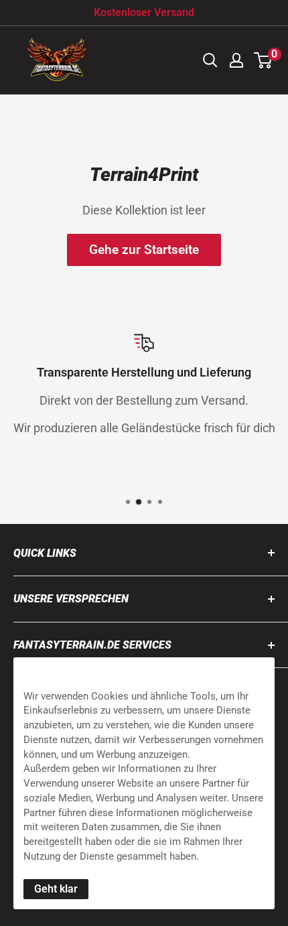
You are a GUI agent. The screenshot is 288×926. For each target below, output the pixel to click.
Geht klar (56, 888)
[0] (263, 60)
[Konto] (236, 60)
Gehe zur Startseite (144, 249)
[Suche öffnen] (210, 60)
